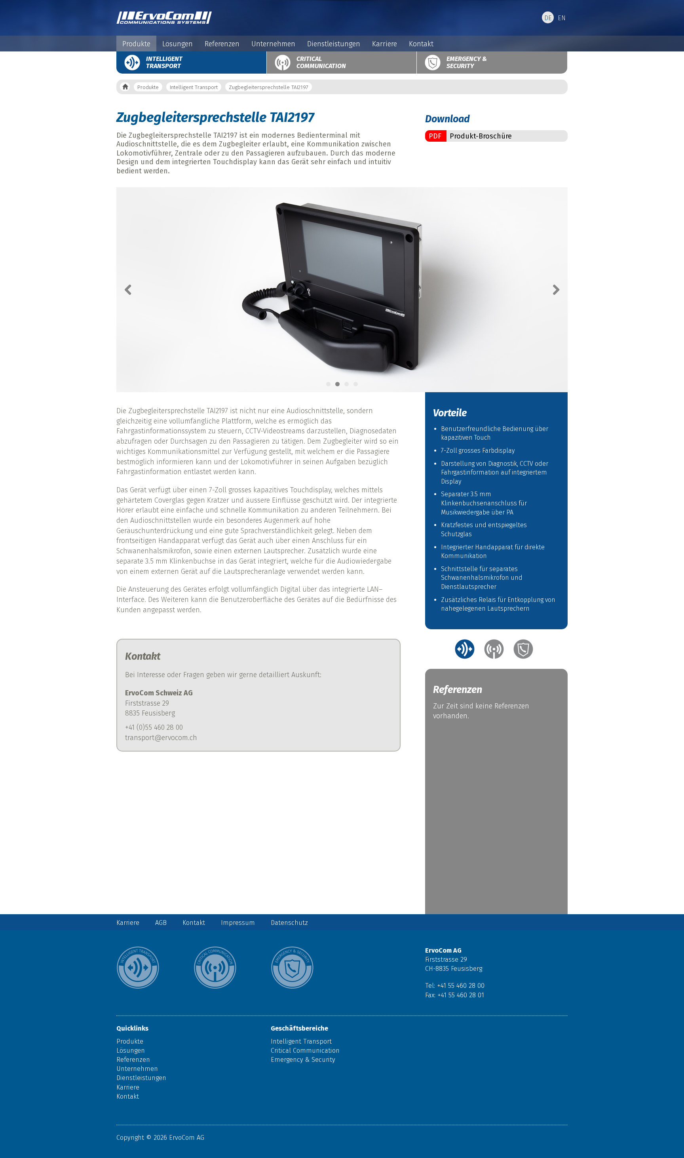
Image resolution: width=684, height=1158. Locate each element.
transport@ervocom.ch (161, 737)
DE (548, 18)
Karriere (384, 44)
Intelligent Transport (164, 62)
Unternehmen (273, 44)
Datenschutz (289, 922)
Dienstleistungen (333, 44)
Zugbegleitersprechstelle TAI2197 (268, 87)
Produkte (136, 44)
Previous (132, 290)
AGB (161, 922)
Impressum (238, 922)
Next (552, 290)
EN (562, 18)
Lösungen (177, 44)
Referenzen (222, 44)
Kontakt (421, 44)
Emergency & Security (466, 62)
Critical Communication (321, 62)
